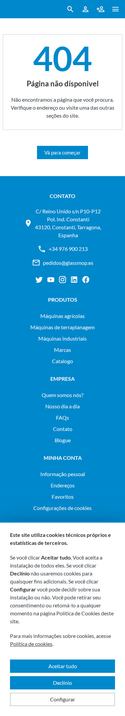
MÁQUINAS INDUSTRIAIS (62, 338)
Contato (62, 429)
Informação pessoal (62, 474)
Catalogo (62, 361)
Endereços (63, 485)
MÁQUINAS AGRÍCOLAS (62, 316)
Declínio (62, 682)
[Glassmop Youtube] (51, 280)
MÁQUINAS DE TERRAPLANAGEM (62, 327)
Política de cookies (31, 644)
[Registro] (100, 9)
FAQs (62, 417)
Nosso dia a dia (62, 406)
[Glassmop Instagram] (62, 280)
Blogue (63, 440)
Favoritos (63, 496)
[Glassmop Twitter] (39, 280)
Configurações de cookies (62, 508)
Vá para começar (62, 152)
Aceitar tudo (62, 666)
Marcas (62, 350)
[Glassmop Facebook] (86, 280)
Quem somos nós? (62, 395)
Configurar (62, 699)
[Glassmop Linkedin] (74, 280)
